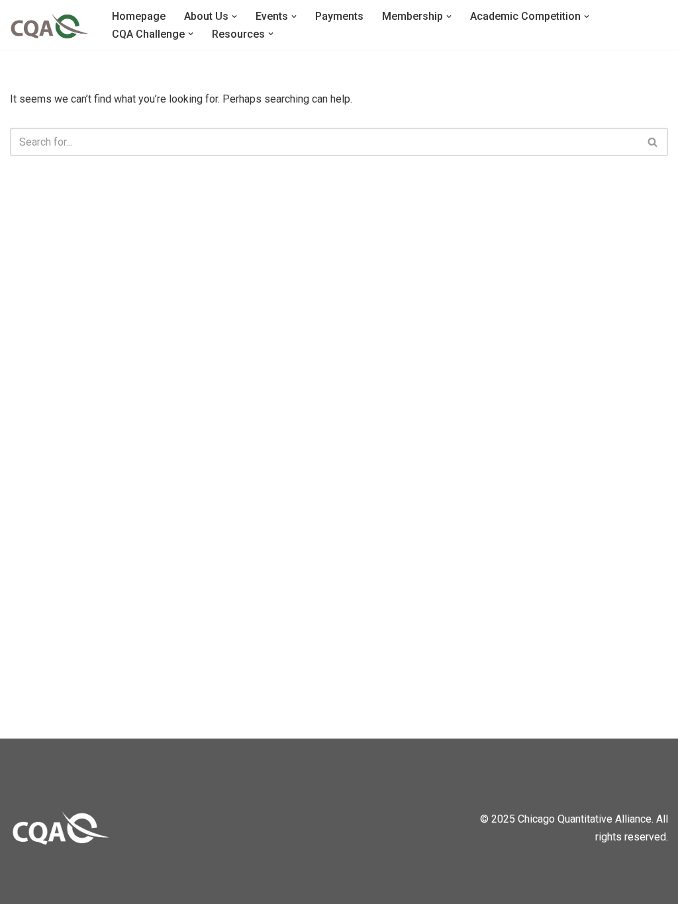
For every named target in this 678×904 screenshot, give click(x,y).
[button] (234, 16)
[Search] (653, 142)
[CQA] (49, 25)
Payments (339, 16)
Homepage (139, 16)
